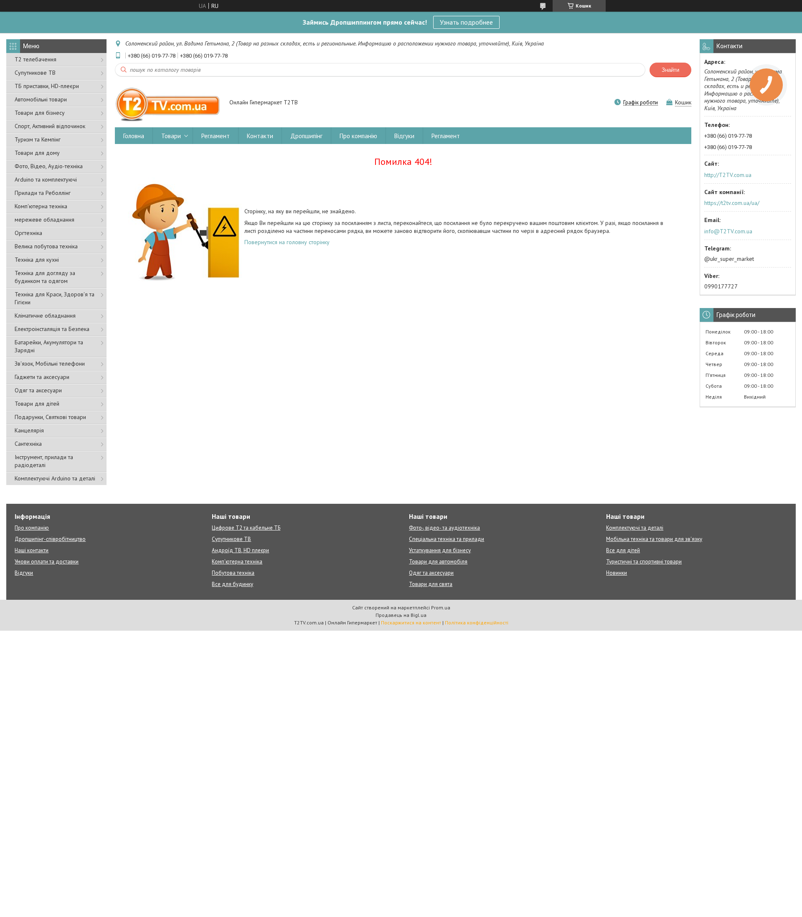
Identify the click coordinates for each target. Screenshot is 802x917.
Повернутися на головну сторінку (287, 242)
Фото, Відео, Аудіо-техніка (49, 166)
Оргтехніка (28, 233)
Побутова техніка (233, 572)
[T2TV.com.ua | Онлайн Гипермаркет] (168, 103)
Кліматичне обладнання (45, 315)
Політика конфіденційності (476, 622)
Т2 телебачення (35, 59)
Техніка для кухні (37, 259)
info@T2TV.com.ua (728, 231)
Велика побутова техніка (46, 246)
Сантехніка (28, 443)
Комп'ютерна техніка (41, 206)
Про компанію (358, 136)
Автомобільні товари (41, 99)
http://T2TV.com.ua (727, 175)
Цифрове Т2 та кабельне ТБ (246, 527)
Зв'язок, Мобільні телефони (50, 363)
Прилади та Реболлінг (43, 193)
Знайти (670, 70)
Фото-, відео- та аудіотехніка (444, 527)
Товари (171, 136)
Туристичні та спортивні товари (644, 561)
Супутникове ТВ (35, 72)
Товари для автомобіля (438, 561)
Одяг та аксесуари (38, 390)
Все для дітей (623, 550)
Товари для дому (37, 153)
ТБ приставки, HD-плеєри (47, 86)
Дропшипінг (306, 136)
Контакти (260, 136)
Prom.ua (440, 607)
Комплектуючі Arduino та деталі (55, 478)
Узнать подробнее (466, 22)
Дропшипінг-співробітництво (50, 539)
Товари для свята (430, 584)
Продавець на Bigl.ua (401, 615)
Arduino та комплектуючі (46, 179)
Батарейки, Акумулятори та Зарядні (49, 346)
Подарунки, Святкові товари (50, 417)
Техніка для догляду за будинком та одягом (45, 277)
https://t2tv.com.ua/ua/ (731, 203)
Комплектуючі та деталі (634, 527)
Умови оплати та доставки (47, 561)
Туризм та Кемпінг (38, 139)
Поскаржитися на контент (411, 622)
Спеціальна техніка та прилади (446, 539)
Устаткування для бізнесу (440, 550)
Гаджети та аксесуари (42, 377)
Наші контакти (31, 550)
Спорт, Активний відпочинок (50, 126)
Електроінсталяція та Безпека (52, 329)
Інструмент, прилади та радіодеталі (44, 461)
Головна (133, 136)
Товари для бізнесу (40, 112)
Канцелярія (29, 430)
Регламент (215, 136)
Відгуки (404, 136)
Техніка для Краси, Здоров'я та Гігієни (54, 298)
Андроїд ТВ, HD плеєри (240, 550)
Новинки (616, 572)
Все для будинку (232, 584)
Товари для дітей (37, 403)
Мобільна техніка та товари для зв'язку (654, 539)
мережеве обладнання (44, 219)
